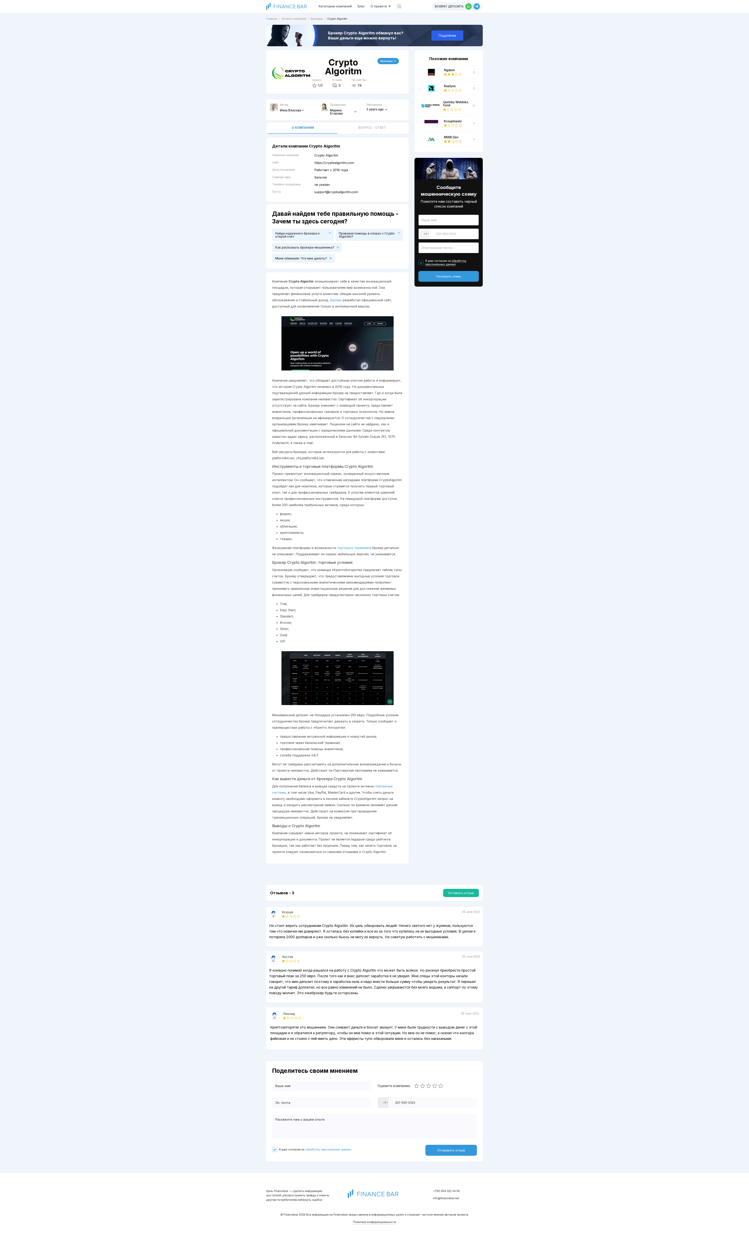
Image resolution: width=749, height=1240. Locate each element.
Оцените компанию (393, 1086)
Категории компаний (335, 6)
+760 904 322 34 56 (446, 1191)
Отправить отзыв (451, 1150)
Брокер (336, 300)
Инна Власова (290, 110)
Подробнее (447, 35)
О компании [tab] (303, 128)
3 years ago (375, 109)
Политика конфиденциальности (374, 1222)
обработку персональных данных (445, 262)
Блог (361, 6)
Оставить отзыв (461, 893)
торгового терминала (354, 548)
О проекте (379, 6)
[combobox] (424, 234)
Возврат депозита (449, 6)
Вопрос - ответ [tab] (372, 128)
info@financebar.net (446, 1198)
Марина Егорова (336, 111)
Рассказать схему (448, 276)
